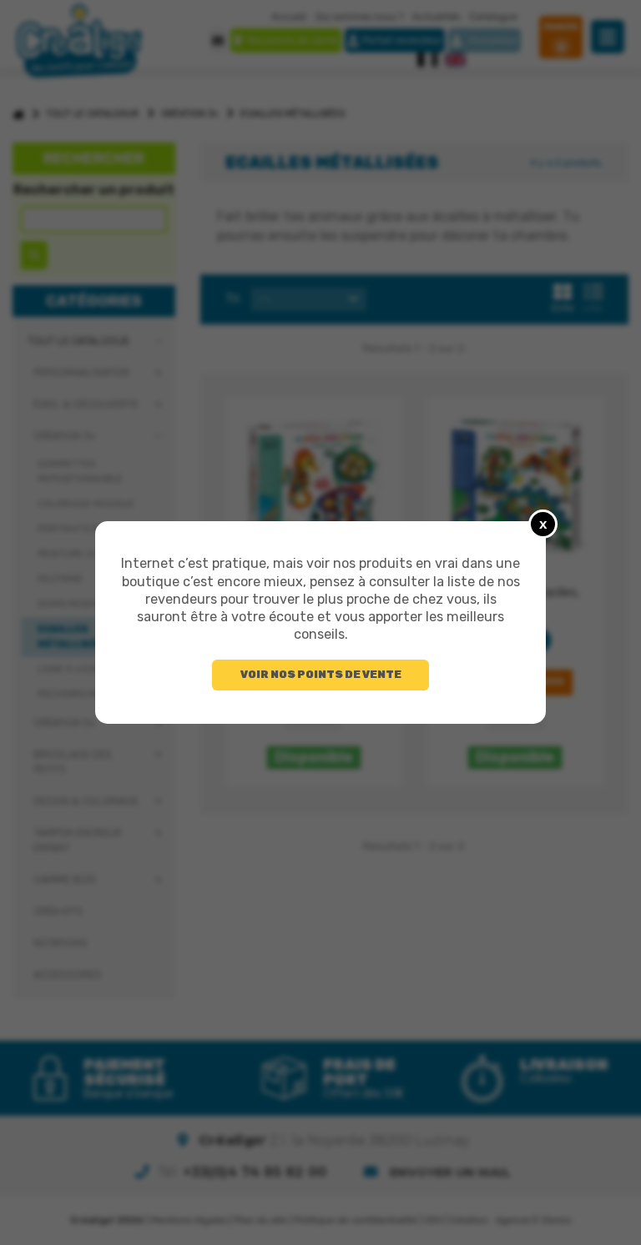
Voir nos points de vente (320, 674)
